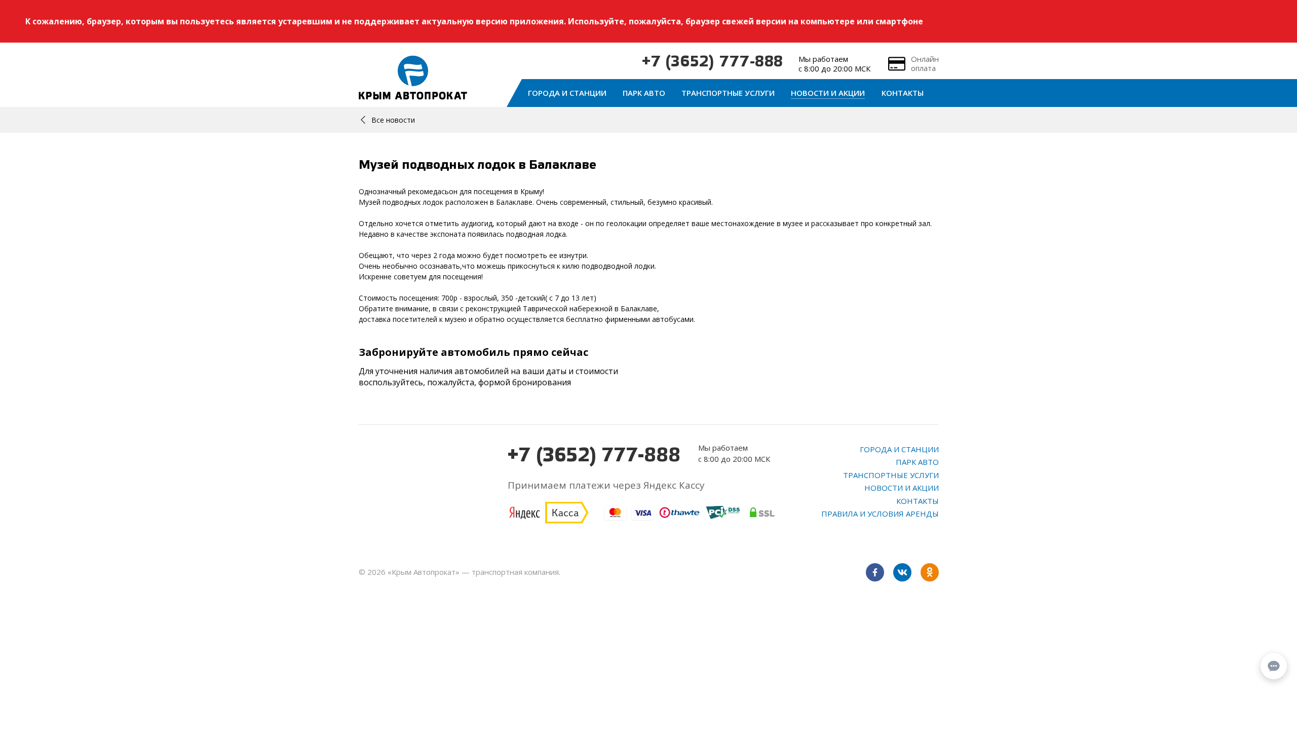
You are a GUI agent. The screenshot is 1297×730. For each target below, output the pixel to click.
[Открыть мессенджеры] (1274, 666)
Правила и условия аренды (880, 513)
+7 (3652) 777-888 (712, 62)
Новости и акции (828, 93)
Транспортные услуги (728, 93)
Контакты (903, 93)
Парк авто (644, 93)
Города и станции (567, 93)
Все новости (393, 120)
